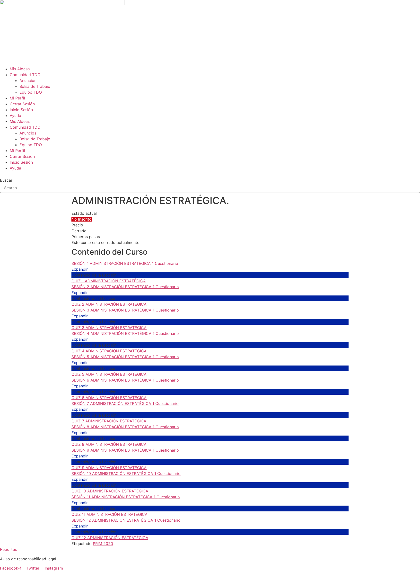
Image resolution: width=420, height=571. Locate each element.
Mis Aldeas (20, 68)
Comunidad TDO (25, 74)
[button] (210, 174)
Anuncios (27, 80)
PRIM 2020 (103, 543)
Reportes (8, 549)
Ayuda (15, 115)
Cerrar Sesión (22, 103)
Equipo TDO (30, 92)
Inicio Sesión (21, 109)
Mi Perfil (17, 98)
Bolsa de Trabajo (34, 86)
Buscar (6, 180)
